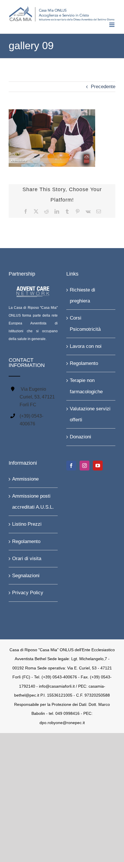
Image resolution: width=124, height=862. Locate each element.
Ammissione (25, 478)
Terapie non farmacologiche (86, 385)
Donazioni (80, 436)
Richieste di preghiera (82, 294)
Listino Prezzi (27, 523)
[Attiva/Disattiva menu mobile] (112, 24)
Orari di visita (26, 557)
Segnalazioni (26, 574)
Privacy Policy (27, 592)
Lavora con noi (86, 345)
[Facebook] (71, 464)
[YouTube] (98, 464)
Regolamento (84, 362)
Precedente (103, 85)
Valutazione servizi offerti (90, 413)
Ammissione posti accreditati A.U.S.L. (33, 500)
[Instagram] (84, 464)
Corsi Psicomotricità (85, 322)
